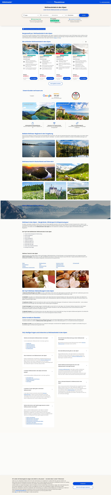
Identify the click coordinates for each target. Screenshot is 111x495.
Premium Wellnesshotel (46, 359)
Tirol (60, 37)
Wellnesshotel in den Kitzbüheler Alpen (34, 423)
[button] (38, 15)
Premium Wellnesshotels (64, 369)
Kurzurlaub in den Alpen (31, 422)
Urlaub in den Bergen (30, 417)
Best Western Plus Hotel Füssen (32, 379)
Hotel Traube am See (30, 347)
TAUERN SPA (28, 343)
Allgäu (55, 37)
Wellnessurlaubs (71, 389)
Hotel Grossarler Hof (30, 346)
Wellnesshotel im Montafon (32, 420)
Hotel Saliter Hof (29, 377)
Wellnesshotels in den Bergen (32, 418)
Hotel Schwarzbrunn (30, 344)
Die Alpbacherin (29, 348)
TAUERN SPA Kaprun (30, 380)
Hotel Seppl (28, 381)
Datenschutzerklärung (20, 490)
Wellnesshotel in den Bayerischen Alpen (34, 421)
